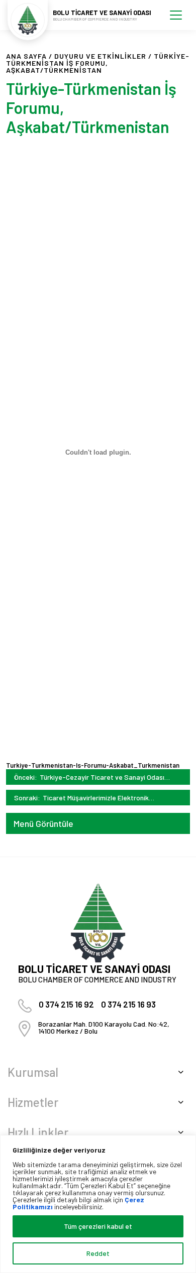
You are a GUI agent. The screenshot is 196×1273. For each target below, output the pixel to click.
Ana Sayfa (26, 56)
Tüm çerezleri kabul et (98, 1226)
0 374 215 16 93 (128, 1004)
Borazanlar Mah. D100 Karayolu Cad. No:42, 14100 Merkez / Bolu (103, 1027)
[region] (98, 1204)
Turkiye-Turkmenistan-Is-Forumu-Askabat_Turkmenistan (92, 765)
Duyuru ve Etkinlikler (100, 56)
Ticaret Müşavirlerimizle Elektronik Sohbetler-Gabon (96, 797)
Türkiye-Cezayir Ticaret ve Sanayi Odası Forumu (102, 777)
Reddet (98, 1253)
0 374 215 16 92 (66, 1004)
